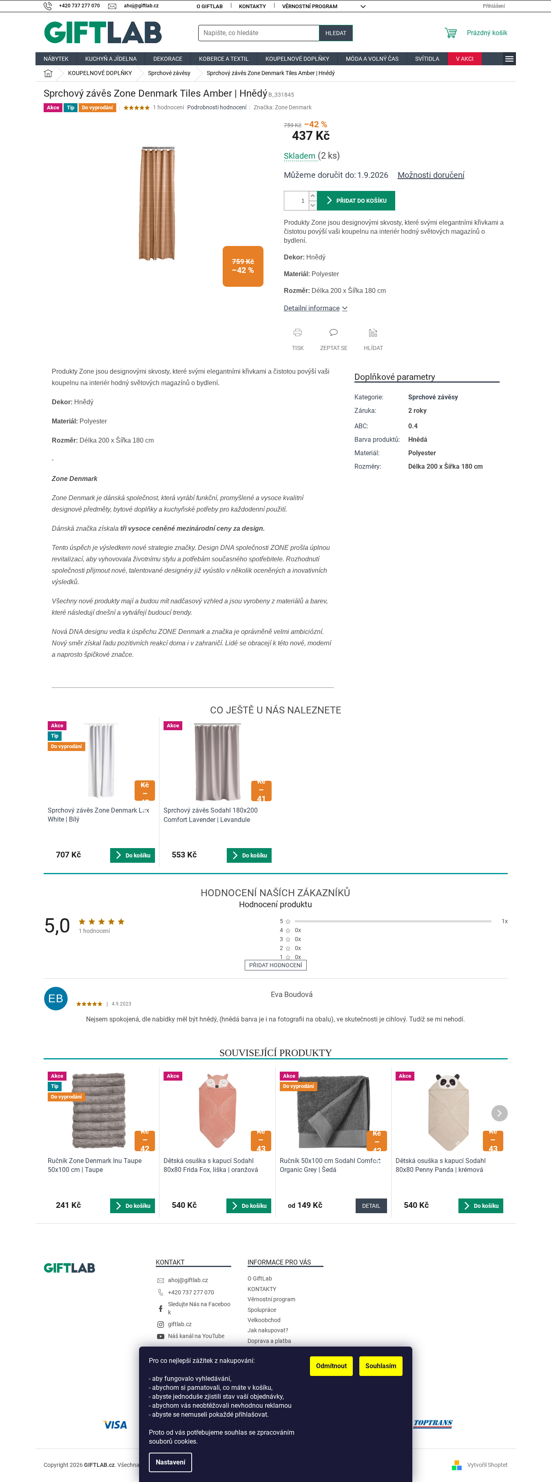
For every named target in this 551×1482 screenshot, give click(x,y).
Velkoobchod (264, 1320)
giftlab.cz (180, 1324)
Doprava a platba (269, 1341)
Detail (371, 1206)
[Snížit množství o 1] (313, 205)
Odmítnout (331, 1366)
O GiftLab (210, 6)
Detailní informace (312, 308)
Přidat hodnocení (275, 965)
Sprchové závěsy (433, 397)
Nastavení (170, 1462)
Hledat (335, 33)
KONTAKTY (252, 6)
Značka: (283, 107)
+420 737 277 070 (191, 1292)
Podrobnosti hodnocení (216, 107)
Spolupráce (262, 1310)
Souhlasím (380, 1366)
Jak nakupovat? (268, 1330)
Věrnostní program (309, 6)
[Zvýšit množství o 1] (313, 196)
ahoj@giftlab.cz (188, 1280)
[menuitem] (56, 58)
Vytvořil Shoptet (487, 1465)
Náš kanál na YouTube (196, 1336)
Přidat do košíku (361, 200)
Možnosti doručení (431, 175)
